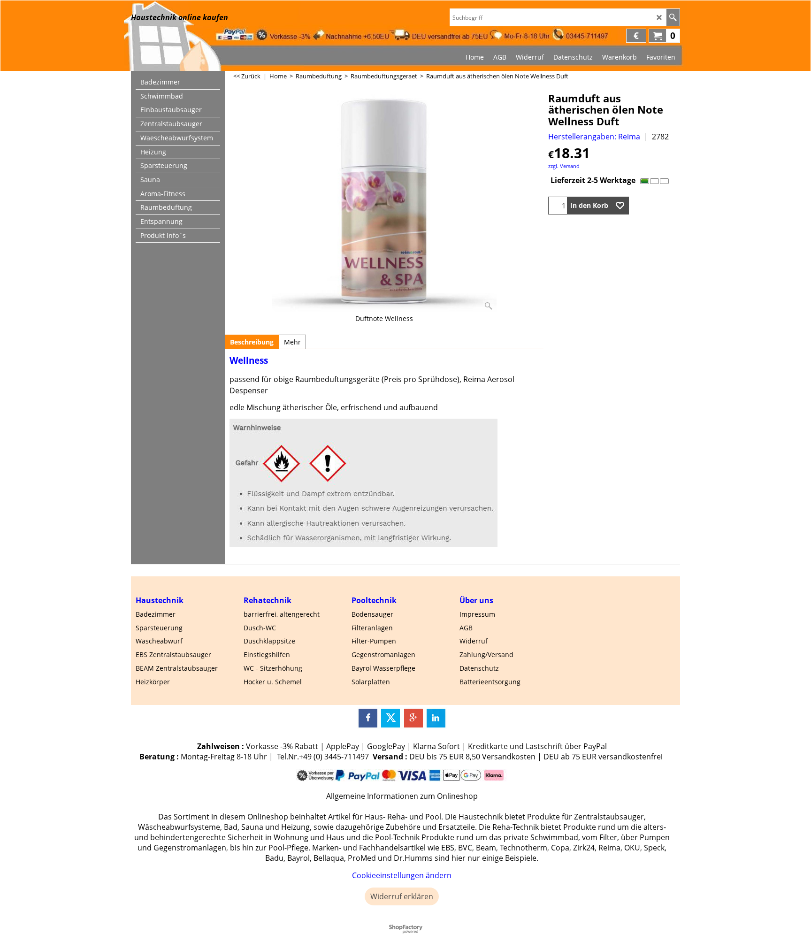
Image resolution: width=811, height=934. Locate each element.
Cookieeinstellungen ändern (401, 875)
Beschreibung (252, 341)
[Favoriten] (620, 205)
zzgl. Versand (564, 165)
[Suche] (673, 17)
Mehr (292, 341)
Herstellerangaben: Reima (594, 136)
